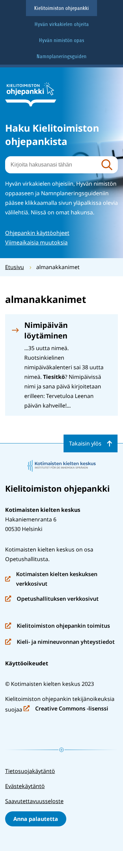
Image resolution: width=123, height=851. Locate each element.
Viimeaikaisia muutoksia (36, 242)
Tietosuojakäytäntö (30, 771)
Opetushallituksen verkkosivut (52, 599)
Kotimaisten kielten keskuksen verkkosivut (51, 579)
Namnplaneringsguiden (61, 56)
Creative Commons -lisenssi (66, 709)
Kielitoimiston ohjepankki (61, 8)
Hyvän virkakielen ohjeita (62, 24)
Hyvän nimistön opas (61, 40)
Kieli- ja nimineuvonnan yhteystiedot (60, 642)
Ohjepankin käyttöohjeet (37, 233)
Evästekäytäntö (25, 786)
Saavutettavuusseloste (34, 801)
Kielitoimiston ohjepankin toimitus (57, 626)
